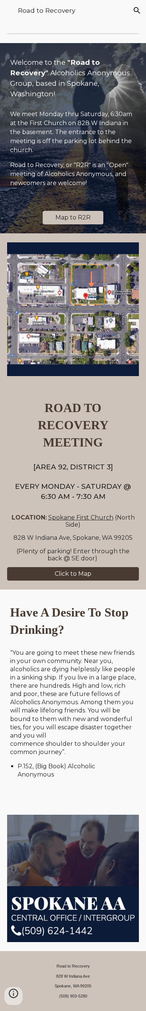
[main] (73, 78)
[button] (9, 10)
